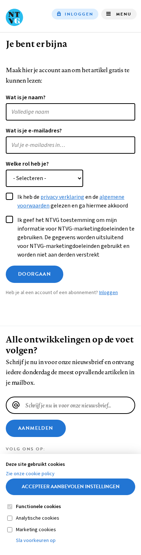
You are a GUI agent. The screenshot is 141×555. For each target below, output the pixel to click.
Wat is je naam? (26, 97)
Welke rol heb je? (27, 164)
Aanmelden (36, 428)
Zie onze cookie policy (30, 473)
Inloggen (79, 14)
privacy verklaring (62, 197)
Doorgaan (34, 274)
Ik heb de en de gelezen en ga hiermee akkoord (72, 201)
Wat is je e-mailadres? (34, 131)
